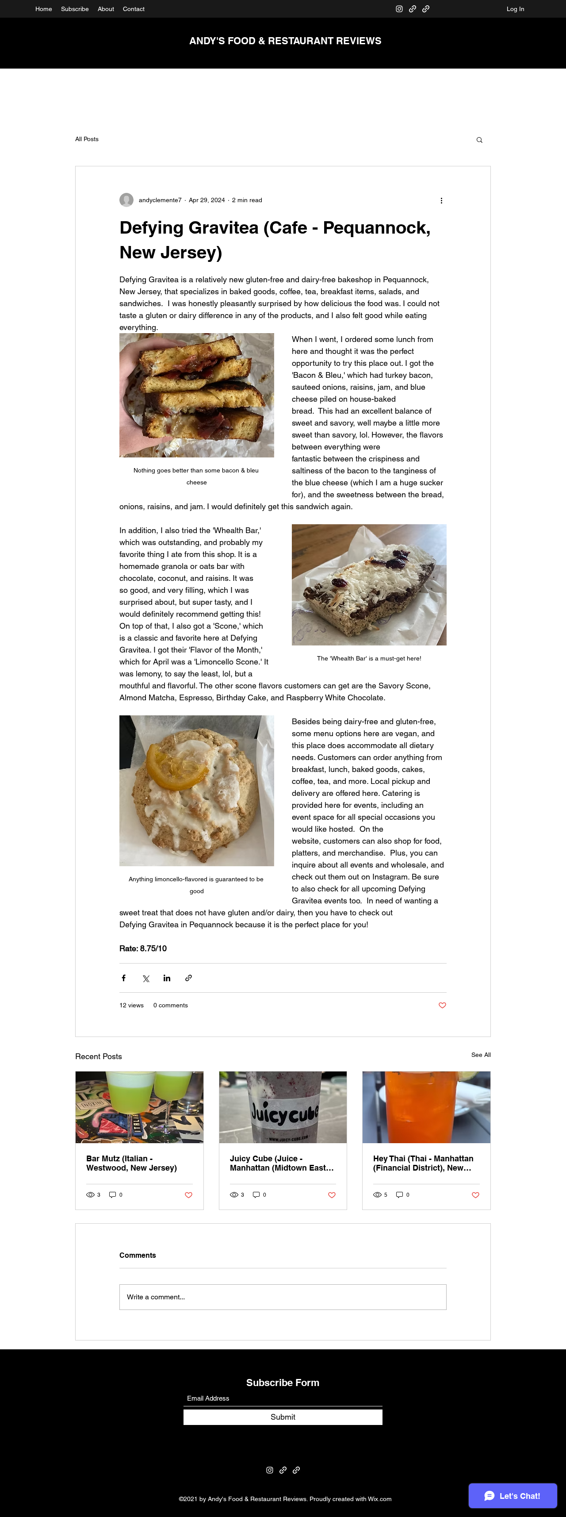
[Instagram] (399, 8)
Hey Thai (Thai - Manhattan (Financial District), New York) (423, 1163)
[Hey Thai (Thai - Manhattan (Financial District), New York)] (426, 1107)
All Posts (87, 138)
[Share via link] (188, 978)
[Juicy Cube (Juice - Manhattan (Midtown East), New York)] (283, 1107)
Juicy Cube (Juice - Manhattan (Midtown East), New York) (280, 1163)
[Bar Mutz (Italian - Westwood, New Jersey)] (139, 1107)
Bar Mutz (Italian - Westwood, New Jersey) (131, 1163)
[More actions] (441, 200)
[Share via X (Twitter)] (145, 978)
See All (481, 1054)
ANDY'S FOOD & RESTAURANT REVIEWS (285, 40)
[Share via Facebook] (123, 978)
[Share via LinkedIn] (167, 978)
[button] (479, 139)
